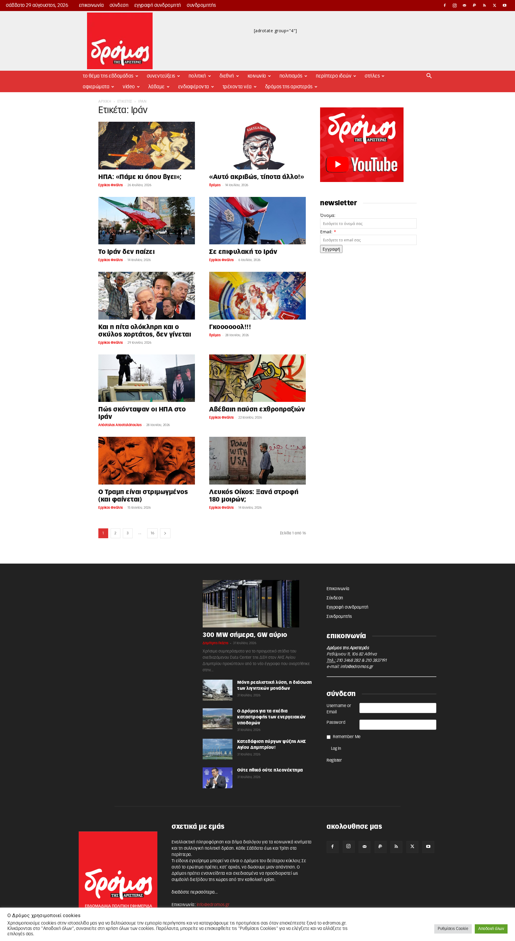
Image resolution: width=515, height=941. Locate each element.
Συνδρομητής (201, 5)
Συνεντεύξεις (161, 76)
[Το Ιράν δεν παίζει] (146, 221)
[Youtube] (504, 5)
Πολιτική (197, 76)
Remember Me (347, 737)
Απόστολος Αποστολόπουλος (120, 425)
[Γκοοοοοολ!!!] (257, 296)
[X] (494, 5)
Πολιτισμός (291, 76)
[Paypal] (474, 5)
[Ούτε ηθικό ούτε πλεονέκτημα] (217, 777)
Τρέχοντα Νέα (237, 86)
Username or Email (339, 709)
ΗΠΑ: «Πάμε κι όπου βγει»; (140, 177)
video (129, 86)
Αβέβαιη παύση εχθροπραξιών (257, 409)
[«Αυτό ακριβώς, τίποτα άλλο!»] (257, 145)
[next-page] (165, 533)
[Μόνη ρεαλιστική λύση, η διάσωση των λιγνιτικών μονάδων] (217, 690)
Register (334, 760)
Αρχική (104, 101)
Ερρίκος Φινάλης (110, 185)
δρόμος (215, 185)
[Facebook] (444, 5)
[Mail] (464, 5)
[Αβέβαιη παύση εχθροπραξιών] (257, 378)
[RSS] (484, 5)
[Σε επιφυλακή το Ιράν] (257, 221)
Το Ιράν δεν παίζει (126, 252)
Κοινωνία (257, 76)
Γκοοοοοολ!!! (230, 327)
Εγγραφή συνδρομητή (157, 5)
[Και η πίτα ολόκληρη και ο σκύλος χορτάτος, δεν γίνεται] (146, 296)
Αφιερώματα (96, 86)
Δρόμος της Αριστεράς (289, 86)
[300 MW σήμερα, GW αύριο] (257, 604)
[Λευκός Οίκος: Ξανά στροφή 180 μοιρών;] (257, 461)
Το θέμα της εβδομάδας (108, 76)
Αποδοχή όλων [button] (491, 929)
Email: (328, 232)
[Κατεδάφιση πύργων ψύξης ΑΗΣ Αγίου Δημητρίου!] (217, 749)
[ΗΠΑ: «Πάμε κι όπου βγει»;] (146, 145)
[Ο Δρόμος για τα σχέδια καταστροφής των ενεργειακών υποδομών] (217, 718)
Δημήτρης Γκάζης (216, 643)
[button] (429, 76)
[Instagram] (454, 5)
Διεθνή (227, 76)
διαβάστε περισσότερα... (195, 892)
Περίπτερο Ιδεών (334, 76)
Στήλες (372, 76)
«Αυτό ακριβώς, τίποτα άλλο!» (256, 177)
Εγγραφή (331, 249)
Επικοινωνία (91, 5)
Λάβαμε (156, 86)
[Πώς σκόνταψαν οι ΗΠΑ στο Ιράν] (146, 378)
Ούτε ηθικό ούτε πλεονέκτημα (270, 770)
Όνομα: (327, 215)
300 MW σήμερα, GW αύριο (245, 635)
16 (152, 533)
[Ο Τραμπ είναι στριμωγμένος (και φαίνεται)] (146, 461)
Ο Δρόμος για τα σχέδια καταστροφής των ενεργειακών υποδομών (271, 717)
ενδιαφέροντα (193, 86)
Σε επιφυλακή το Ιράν (243, 252)
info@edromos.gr (356, 667)
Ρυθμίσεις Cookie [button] (453, 929)
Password (336, 723)
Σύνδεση (119, 5)
